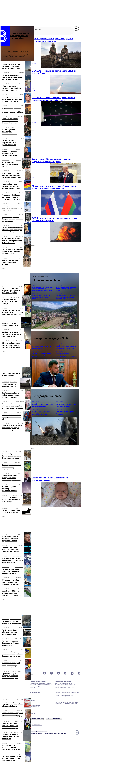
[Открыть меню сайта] (76, 28)
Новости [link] (37, 29)
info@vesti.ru (33, 700)
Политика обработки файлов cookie (38, 731)
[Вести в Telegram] (58, 673)
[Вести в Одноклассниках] (72, 673)
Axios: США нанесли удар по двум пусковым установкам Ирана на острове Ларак (15, 35)
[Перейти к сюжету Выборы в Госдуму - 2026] (54, 373)
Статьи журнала (37, 725)
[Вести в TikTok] (79, 673)
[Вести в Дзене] (44, 673)
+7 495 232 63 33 (34, 707)
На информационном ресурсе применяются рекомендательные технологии (48, 733)
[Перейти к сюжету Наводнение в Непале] (54, 315)
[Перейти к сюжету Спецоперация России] (54, 431)
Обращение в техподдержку (54, 718)
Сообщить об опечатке (37, 718)
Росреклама (33, 713)
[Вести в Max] (51, 673)
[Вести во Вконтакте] (65, 673)
